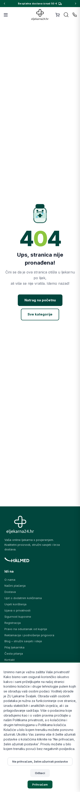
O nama (9, 579)
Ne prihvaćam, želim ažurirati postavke (40, 761)
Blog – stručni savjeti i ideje (23, 641)
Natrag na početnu (40, 300)
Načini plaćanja (15, 585)
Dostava (10, 592)
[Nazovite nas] (74, 15)
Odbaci (40, 773)
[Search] (66, 14)
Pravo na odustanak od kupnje (25, 629)
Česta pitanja (13, 653)
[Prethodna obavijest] (4, 3)
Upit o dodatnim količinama (23, 598)
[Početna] (40, 14)
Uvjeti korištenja (15, 604)
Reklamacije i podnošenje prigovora (29, 635)
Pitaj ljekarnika (14, 647)
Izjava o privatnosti (17, 610)
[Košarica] (57, 15)
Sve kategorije (40, 314)
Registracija (12, 623)
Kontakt (9, 659)
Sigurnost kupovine (17, 616)
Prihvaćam (40, 784)
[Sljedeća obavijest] (75, 3)
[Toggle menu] (5, 14)
